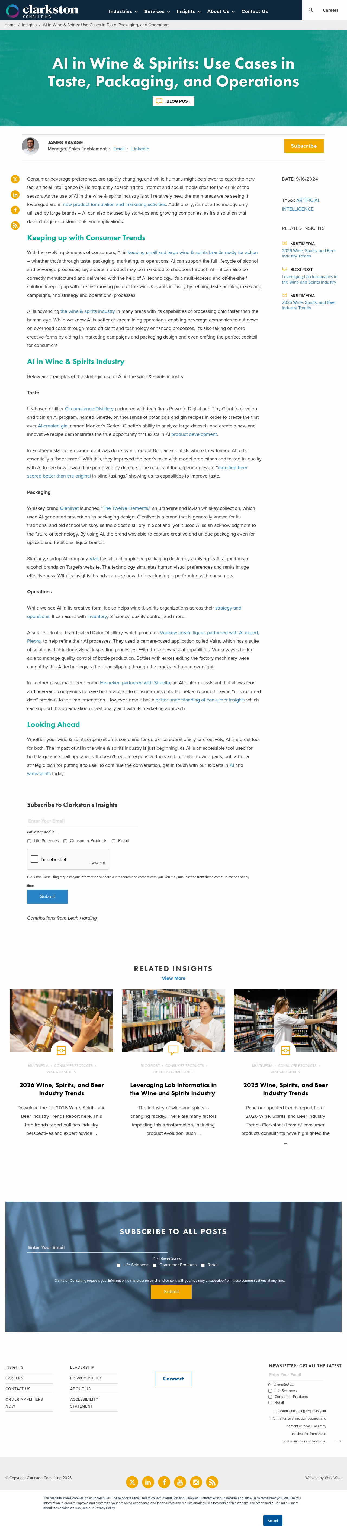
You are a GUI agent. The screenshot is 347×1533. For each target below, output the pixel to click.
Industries (120, 11)
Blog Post (178, 101)
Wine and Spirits (61, 1072)
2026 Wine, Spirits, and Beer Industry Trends (309, 253)
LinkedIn (140, 149)
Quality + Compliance (173, 1072)
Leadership (82, 1367)
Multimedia (302, 244)
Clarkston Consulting (42, 11)
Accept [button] (273, 1520)
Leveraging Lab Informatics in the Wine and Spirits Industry (310, 279)
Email (119, 149)
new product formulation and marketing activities (114, 204)
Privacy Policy (86, 1378)
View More (173, 978)
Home (10, 25)
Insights (186, 11)
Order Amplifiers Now (24, 1403)
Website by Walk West (323, 1478)
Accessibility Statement (84, 1403)
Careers (331, 10)
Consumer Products (88, 840)
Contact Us (255, 11)
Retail (123, 840)
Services (154, 11)
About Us (218, 11)
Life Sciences (46, 840)
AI (232, 765)
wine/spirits (39, 774)
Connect (173, 1378)
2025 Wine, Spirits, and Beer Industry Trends (309, 305)
